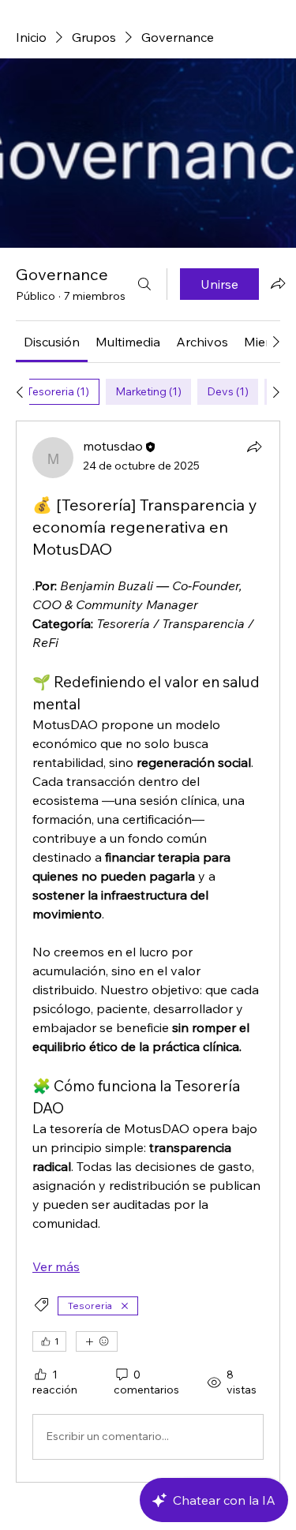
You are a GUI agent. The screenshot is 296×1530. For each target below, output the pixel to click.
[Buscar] (144, 284)
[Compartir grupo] (277, 283)
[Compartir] (254, 446)
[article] (148, 952)
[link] (52, 342)
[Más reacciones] (97, 1341)
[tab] (57, 392)
